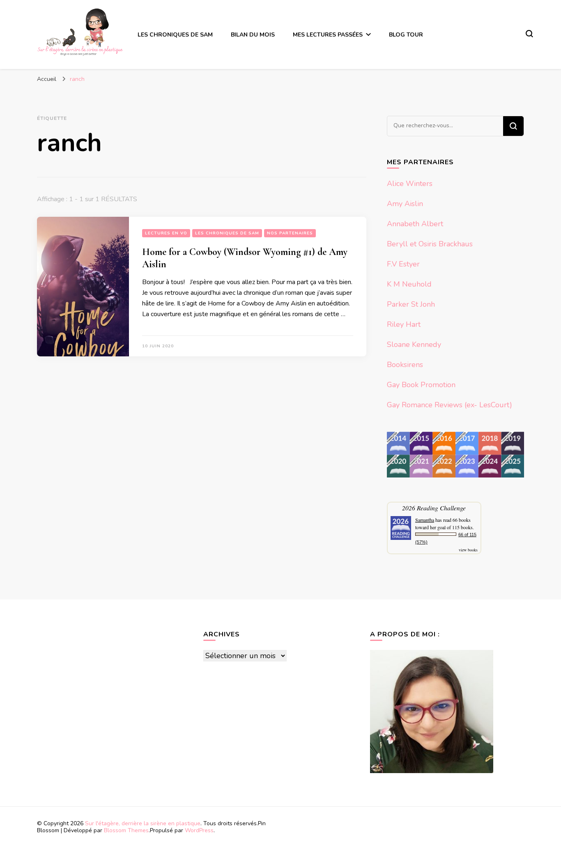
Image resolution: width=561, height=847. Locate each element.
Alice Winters (409, 183)
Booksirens (405, 365)
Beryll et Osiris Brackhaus (430, 244)
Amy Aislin (405, 204)
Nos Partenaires (290, 233)
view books (468, 550)
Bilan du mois (253, 35)
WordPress (199, 830)
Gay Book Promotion (421, 385)
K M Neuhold (409, 284)
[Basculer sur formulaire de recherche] (529, 33)
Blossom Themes (126, 830)
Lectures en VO (166, 233)
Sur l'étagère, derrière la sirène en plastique (142, 823)
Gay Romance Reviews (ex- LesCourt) (449, 405)
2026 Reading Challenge (434, 507)
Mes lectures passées (328, 35)
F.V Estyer (403, 264)
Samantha (424, 519)
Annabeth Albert (415, 224)
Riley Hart (404, 324)
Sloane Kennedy (414, 344)
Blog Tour (406, 35)
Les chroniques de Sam (175, 35)
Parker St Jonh (411, 304)
